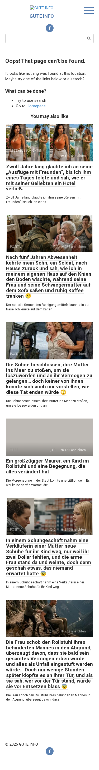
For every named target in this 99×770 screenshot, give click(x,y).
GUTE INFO (42, 16)
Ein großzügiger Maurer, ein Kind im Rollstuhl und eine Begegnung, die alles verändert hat (47, 466)
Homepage (36, 106)
